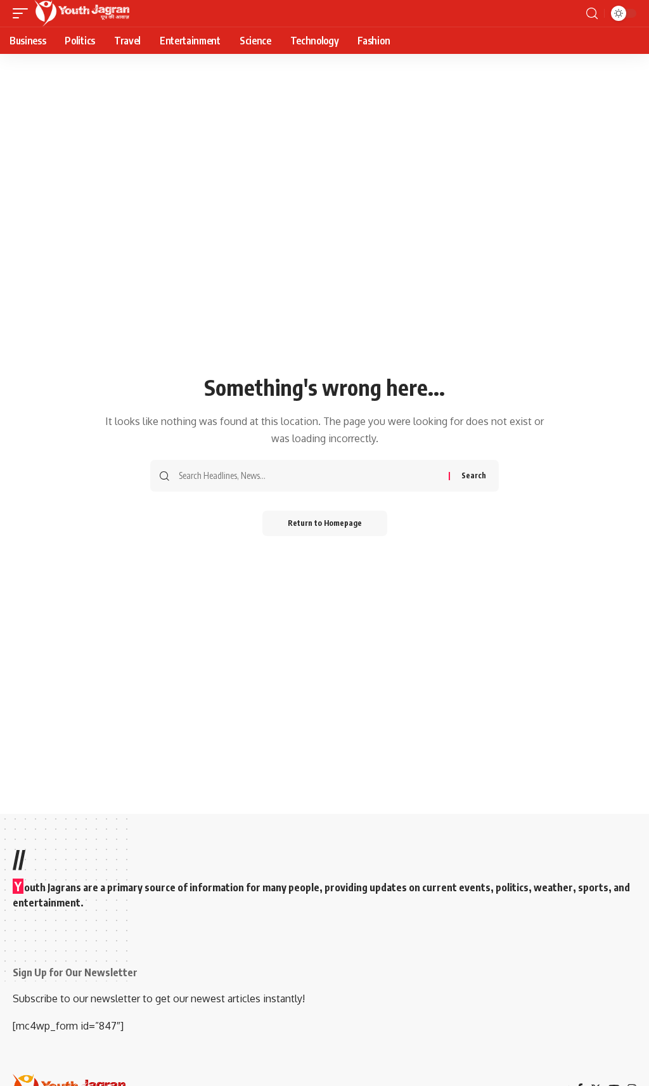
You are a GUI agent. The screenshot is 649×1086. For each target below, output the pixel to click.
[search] (592, 13)
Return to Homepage (325, 523)
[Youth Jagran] (81, 13)
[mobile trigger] (23, 13)
